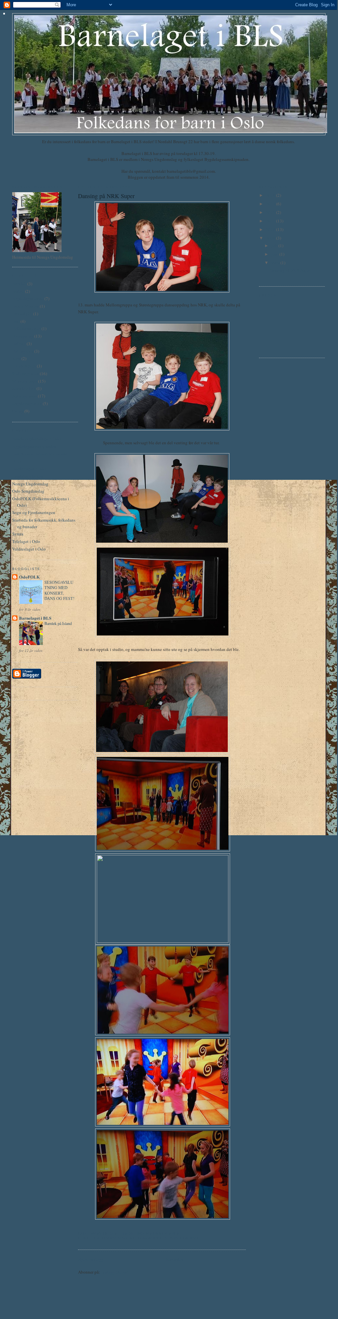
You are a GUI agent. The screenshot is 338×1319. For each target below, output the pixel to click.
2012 (271, 212)
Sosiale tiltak (24, 388)
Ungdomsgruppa (27, 403)
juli (274, 245)
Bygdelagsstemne (27, 298)
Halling (19, 344)
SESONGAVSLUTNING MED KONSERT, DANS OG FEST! (59, 590)
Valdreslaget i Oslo (29, 549)
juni (275, 254)
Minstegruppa (24, 381)
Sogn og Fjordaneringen (33, 512)
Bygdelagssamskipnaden (34, 446)
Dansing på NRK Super (106, 196)
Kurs (16, 358)
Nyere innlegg (90, 1259)
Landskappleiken (27, 476)
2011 (271, 221)
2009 (271, 238)
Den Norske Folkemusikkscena (39, 454)
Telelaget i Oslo (26, 541)
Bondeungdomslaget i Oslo (36, 439)
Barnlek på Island (58, 623)
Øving (17, 411)
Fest (15, 321)
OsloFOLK (29, 577)
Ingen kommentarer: (159, 1233)
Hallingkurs (22, 351)
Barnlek (19, 284)
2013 (271, 204)
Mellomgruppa (25, 373)
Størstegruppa (24, 396)
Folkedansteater (26, 328)
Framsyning (22, 336)
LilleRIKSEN (24, 366)
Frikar (17, 461)
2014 (271, 195)
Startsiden (175, 1259)
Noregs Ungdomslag (30, 484)
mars (275, 263)
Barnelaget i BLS (35, 618)
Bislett (18, 291)
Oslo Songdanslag (28, 491)
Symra (17, 534)
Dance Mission (25, 306)
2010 (271, 229)
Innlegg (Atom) (114, 1272)
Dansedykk (22, 314)
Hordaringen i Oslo (29, 469)
